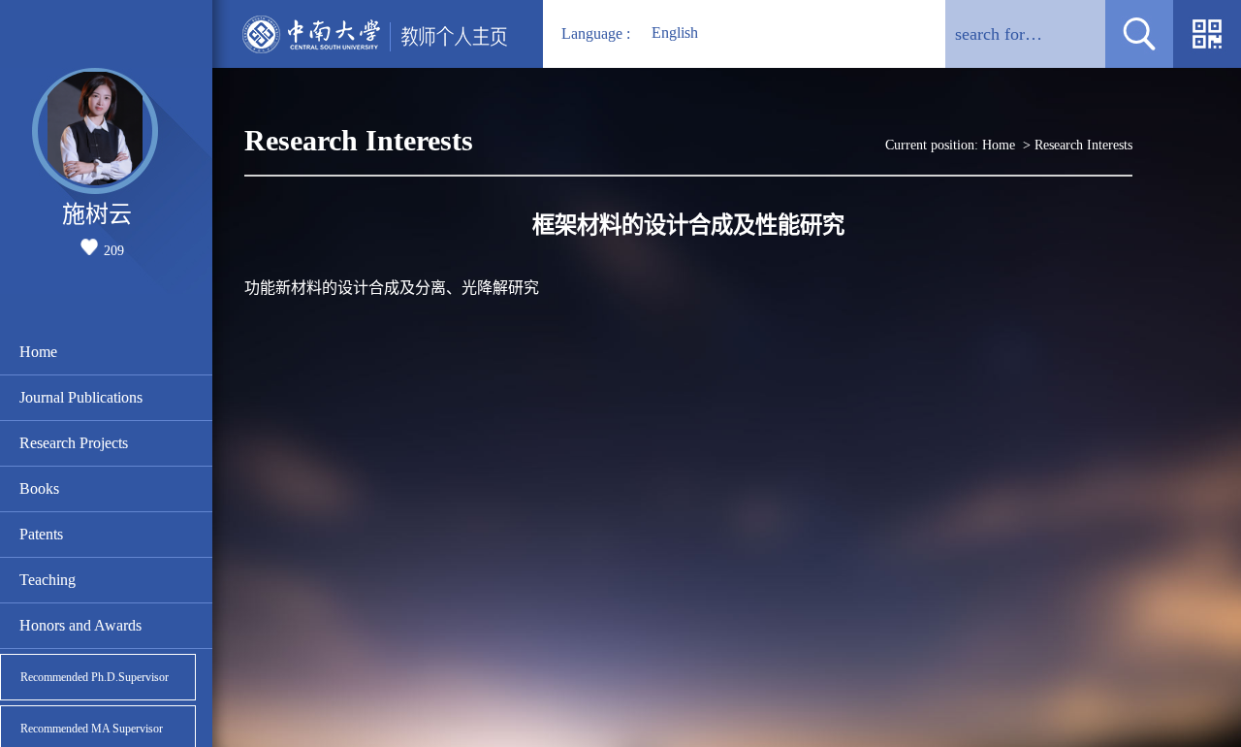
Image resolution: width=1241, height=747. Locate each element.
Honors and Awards (80, 625)
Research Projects (73, 443)
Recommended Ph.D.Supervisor (94, 677)
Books (39, 488)
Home (38, 351)
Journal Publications (81, 397)
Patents (41, 534)
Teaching (47, 579)
